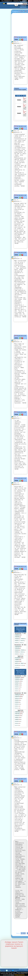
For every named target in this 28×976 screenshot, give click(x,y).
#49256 (18, 715)
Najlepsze (23, 5)
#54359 (18, 721)
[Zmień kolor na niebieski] (2, 3)
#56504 (22, 642)
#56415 (17, 708)
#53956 (17, 723)
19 (17, 341)
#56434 (18, 646)
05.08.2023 (20, 566)
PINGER (15, 971)
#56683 (17, 638)
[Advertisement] (7, 469)
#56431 (23, 652)
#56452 (17, 652)
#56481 (18, 685)
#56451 (23, 650)
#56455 (18, 700)
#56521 (18, 635)
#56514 (19, 694)
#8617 (23, 663)
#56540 (18, 704)
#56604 (17, 642)
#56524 (23, 638)
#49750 (19, 713)
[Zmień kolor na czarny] (5, 3)
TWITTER (9, 971)
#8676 (17, 663)
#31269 (17, 665)
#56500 (18, 686)
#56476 (19, 696)
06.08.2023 (20, 252)
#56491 (18, 636)
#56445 (18, 681)
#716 (23, 665)
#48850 (18, 719)
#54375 (17, 725)
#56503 (18, 688)
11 (17, 258)
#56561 (17, 706)
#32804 (17, 667)
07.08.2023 (20, 37)
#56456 (18, 683)
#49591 (18, 717)
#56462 (17, 702)
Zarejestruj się (17, 0)
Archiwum (23, 1)
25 (17, 132)
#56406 (18, 648)
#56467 (17, 640)
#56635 (19, 677)
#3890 (18, 659)
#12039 (19, 658)
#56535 (23, 640)
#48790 (19, 712)
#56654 (19, 679)
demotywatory (24, 972)
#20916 (18, 661)
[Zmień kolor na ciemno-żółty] (4, 3)
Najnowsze (23, 7)
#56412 (18, 698)
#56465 (17, 650)
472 (26, 11)
